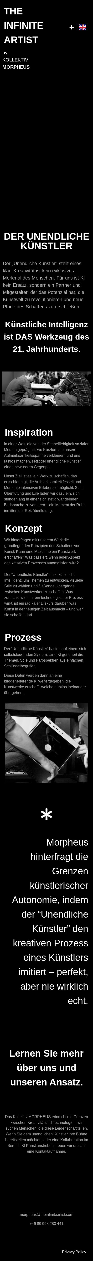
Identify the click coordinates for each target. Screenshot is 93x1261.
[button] (72, 27)
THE (23, 25)
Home (81, 1246)
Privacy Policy (74, 1252)
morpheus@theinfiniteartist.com (46, 1214)
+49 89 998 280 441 (46, 1224)
